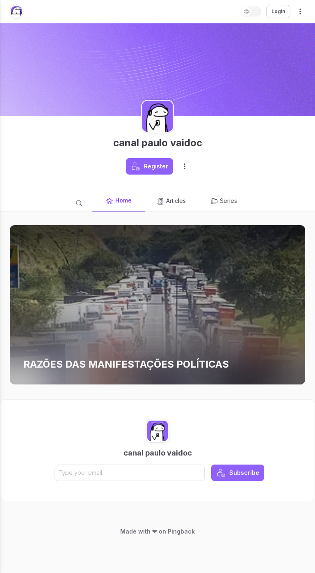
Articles (176, 200)
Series (228, 200)
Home (123, 200)
